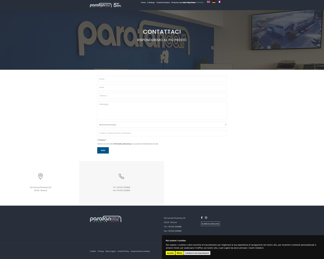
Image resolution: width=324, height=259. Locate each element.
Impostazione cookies (140, 251)
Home (143, 2)
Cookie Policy (123, 251)
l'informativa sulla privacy (122, 144)
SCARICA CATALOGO (210, 223)
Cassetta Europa (163, 2)
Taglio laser (191, 2)
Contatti (200, 2)
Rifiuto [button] (179, 253)
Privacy (102, 140)
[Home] (106, 5)
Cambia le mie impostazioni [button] (197, 253)
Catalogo (151, 2)
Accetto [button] (170, 253)
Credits (93, 251)
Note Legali (111, 251)
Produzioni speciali (178, 2)
